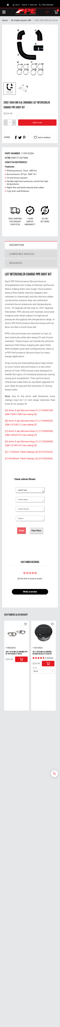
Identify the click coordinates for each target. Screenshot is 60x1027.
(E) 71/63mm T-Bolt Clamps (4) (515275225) (29, 451)
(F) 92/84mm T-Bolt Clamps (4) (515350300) (29, 458)
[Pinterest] (24, 137)
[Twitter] (20, 137)
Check (21, 530)
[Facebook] (15, 137)
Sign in (24, 5)
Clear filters (36, 530)
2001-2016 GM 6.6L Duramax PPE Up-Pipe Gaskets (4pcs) (16, 653)
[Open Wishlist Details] (47, 12)
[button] (54, 773)
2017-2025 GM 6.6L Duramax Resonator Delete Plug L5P (42, 653)
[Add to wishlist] (25, 624)
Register (33, 5)
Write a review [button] (30, 591)
